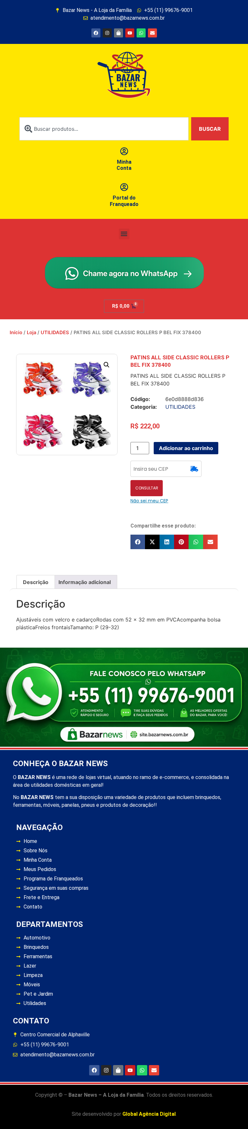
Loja (31, 332)
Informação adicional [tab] (84, 582)
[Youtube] (129, 32)
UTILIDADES (55, 332)
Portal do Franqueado (124, 201)
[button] (124, 234)
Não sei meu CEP (149, 501)
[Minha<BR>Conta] (124, 151)
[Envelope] (152, 32)
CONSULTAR (146, 488)
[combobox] (104, 128)
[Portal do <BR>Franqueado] (124, 187)
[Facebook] (95, 32)
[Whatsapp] (141, 32)
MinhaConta (124, 165)
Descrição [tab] (35, 582)
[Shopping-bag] (118, 32)
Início (16, 332)
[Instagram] (107, 32)
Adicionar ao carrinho (186, 448)
